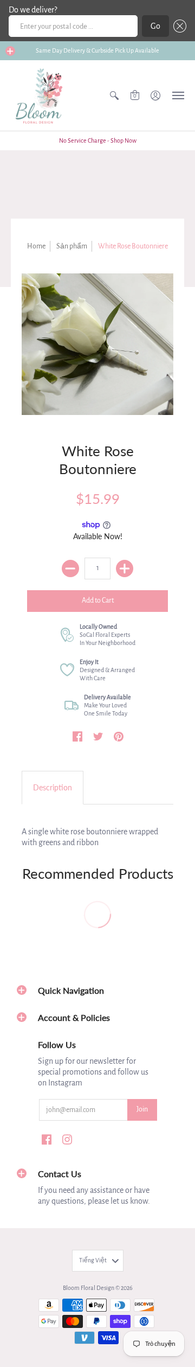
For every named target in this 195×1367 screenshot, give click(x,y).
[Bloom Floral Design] (40, 95)
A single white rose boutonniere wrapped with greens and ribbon (90, 837)
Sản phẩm (71, 246)
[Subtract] (70, 568)
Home (36, 246)
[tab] (52, 787)
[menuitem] (114, 95)
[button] (177, 26)
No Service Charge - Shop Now (97, 140)
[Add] (124, 568)
